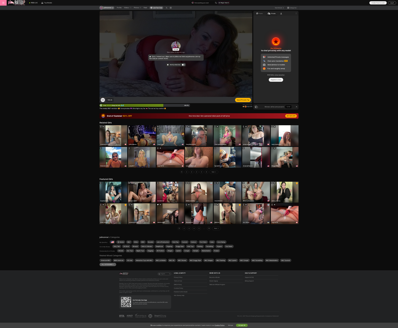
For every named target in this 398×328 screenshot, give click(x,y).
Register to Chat (276, 79)
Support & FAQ (249, 277)
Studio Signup (213, 281)
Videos (127, 8)
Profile (119, 8)
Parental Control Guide (180, 292)
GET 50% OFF (291, 116)
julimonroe (104, 237)
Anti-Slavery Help (179, 295)
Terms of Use (178, 281)
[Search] (215, 2)
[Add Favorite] (103, 100)
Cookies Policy (178, 288)
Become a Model (214, 277)
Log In (392, 3)
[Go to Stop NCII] (160, 316)
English (163, 274)
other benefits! (279, 75)
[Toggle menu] (3, 3)
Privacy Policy (178, 277)
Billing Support (249, 281)
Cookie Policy (219, 325)
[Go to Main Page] (17, 3)
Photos (137, 8)
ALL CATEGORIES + (108, 264)
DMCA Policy (178, 284)
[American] (112, 242)
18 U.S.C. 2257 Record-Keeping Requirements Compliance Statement (258, 316)
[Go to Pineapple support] (150, 316)
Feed (145, 8)
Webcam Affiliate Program (217, 284)
